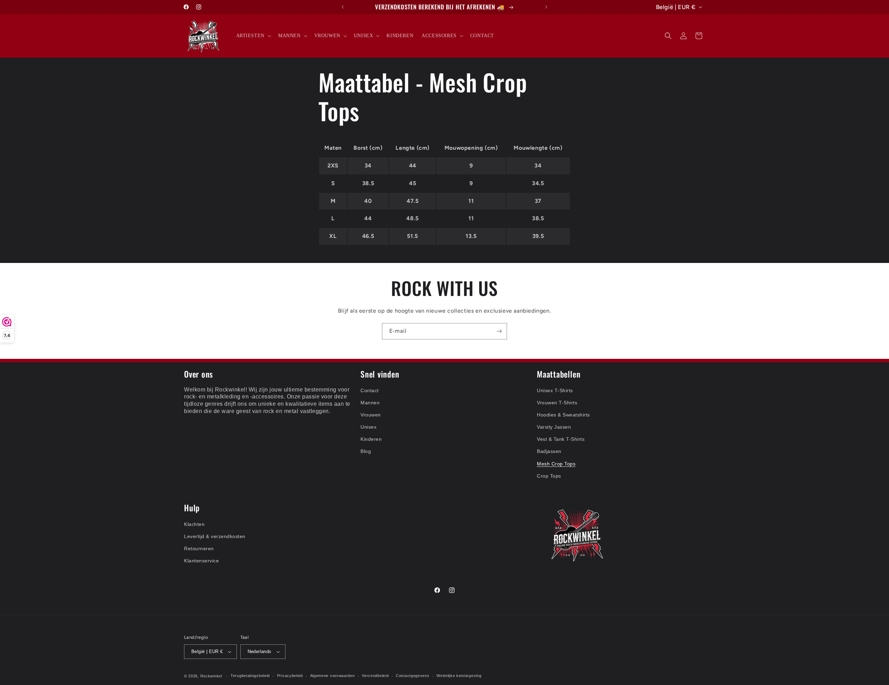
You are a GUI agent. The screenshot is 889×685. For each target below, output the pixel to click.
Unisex (368, 427)
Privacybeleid (290, 676)
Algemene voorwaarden (332, 676)
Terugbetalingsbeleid (250, 676)
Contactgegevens (413, 676)
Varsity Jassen (554, 427)
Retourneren (199, 548)
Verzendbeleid (375, 676)
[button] (253, 35)
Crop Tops (549, 476)
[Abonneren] (499, 331)
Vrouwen (370, 415)
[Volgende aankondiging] (546, 7)
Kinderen (371, 439)
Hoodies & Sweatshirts (563, 415)
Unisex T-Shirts (555, 390)
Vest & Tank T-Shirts (560, 439)
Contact (369, 390)
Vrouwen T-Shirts (557, 402)
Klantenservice (201, 560)
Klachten (194, 524)
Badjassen (549, 451)
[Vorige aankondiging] (342, 7)
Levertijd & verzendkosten (215, 536)
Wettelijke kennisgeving (459, 676)
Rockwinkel (211, 676)
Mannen (370, 402)
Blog (365, 451)
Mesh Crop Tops (556, 464)
